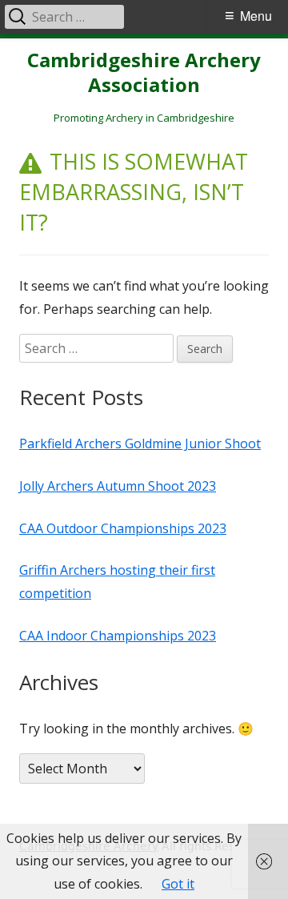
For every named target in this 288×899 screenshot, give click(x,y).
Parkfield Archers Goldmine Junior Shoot (140, 443)
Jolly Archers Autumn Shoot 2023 (117, 486)
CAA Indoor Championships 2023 (117, 635)
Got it (178, 884)
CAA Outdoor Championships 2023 (122, 528)
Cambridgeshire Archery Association (144, 73)
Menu (256, 15)
